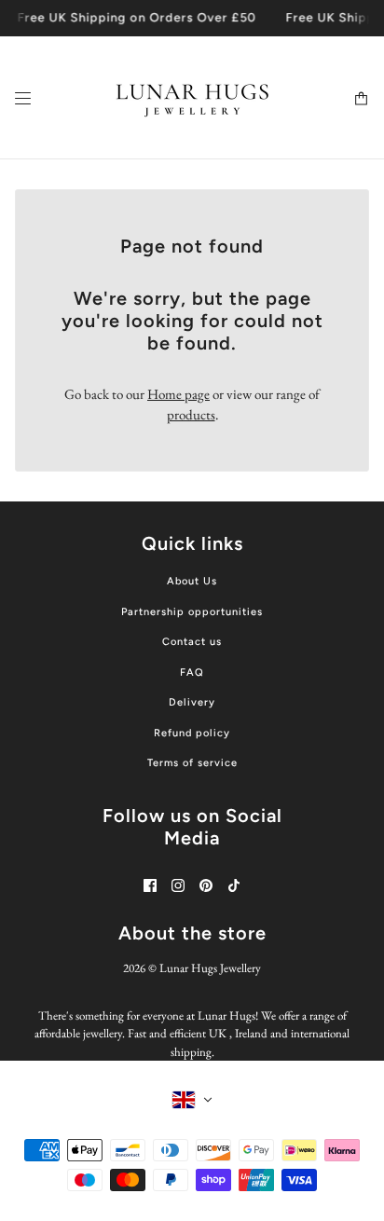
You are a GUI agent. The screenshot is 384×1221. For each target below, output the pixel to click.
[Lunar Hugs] (192, 97)
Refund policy (192, 733)
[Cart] (361, 97)
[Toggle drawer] (23, 97)
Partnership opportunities (192, 612)
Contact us (192, 642)
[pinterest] (206, 885)
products (191, 414)
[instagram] (178, 885)
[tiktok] (234, 885)
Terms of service (192, 763)
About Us (192, 581)
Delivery (192, 702)
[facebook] (150, 885)
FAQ (192, 672)
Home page (178, 394)
